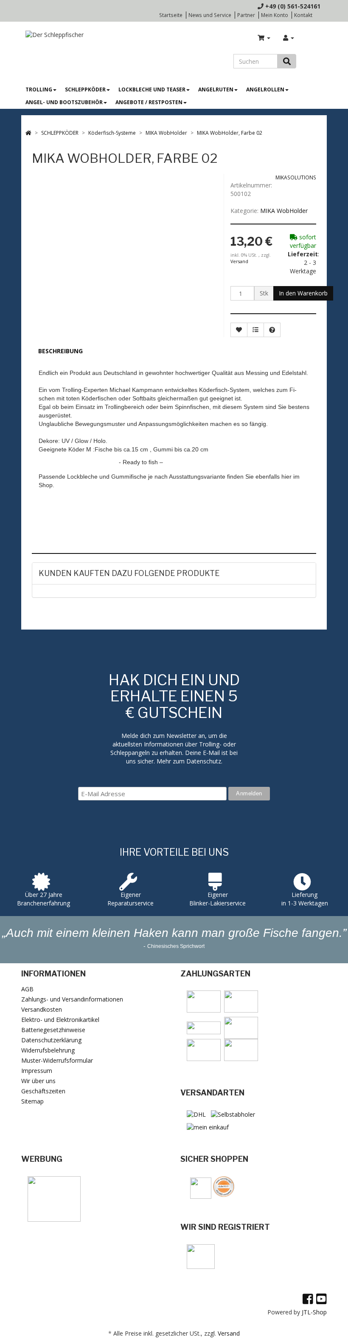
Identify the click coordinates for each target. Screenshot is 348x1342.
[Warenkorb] (264, 37)
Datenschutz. (204, 761)
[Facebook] (308, 1298)
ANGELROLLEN (265, 89)
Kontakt (303, 14)
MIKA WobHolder (284, 211)
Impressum (36, 1071)
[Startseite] (28, 132)
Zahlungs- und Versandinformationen (72, 999)
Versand (239, 261)
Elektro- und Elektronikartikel (60, 1020)
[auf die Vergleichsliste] (255, 330)
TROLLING (38, 89)
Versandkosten (41, 1009)
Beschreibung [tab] (60, 351)
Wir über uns (38, 1081)
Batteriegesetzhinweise (53, 1030)
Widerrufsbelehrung (48, 1050)
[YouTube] (321, 1298)
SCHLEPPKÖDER (85, 89)
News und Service (209, 14)
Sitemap (32, 1101)
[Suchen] (287, 61)
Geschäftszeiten (43, 1091)
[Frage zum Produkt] (272, 330)
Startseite (170, 14)
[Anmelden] (288, 37)
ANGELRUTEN (215, 89)
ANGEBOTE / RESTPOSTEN (148, 102)
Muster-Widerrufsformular (57, 1060)
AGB (27, 989)
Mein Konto (274, 14)
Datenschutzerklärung (51, 1040)
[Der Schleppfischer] (52, 34)
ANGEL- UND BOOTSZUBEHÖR (64, 102)
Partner (246, 14)
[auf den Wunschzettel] (238, 330)
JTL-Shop (314, 1312)
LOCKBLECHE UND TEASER (151, 89)
